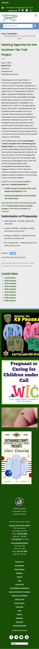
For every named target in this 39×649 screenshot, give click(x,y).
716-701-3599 (22, 551)
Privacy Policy (19, 603)
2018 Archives (10, 300)
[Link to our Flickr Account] (27, 11)
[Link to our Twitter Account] (23, 11)
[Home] (10, 17)
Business (19, 573)
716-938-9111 (16, 539)
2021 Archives (10, 292)
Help (19, 611)
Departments (19, 569)
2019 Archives (10, 297)
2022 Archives (10, 289)
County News (12, 34)
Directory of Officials (19, 596)
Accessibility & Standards (19, 588)
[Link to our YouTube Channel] (27, 637)
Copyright (19, 607)
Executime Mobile (19, 626)
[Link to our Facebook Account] (20, 11)
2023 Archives (10, 286)
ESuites (19, 614)
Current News (10, 278)
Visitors (19, 577)
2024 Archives (10, 283)
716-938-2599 (22, 534)
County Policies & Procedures (19, 592)
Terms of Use (19, 599)
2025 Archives (10, 280)
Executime (19, 622)
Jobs (19, 581)
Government (19, 566)
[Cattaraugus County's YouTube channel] (32, 11)
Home (4, 34)
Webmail (19, 618)
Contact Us (12, 11)
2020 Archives (10, 295)
